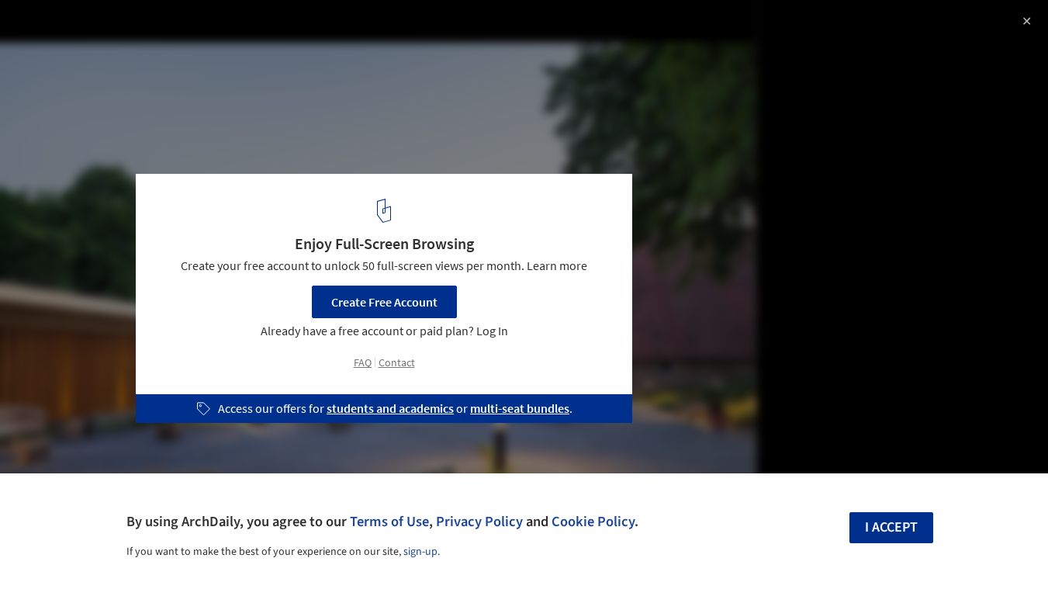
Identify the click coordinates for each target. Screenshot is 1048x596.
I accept (891, 527)
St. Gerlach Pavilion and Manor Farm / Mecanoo (200, 28)
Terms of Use (389, 521)
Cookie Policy (593, 521)
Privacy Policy (479, 521)
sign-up (420, 552)
